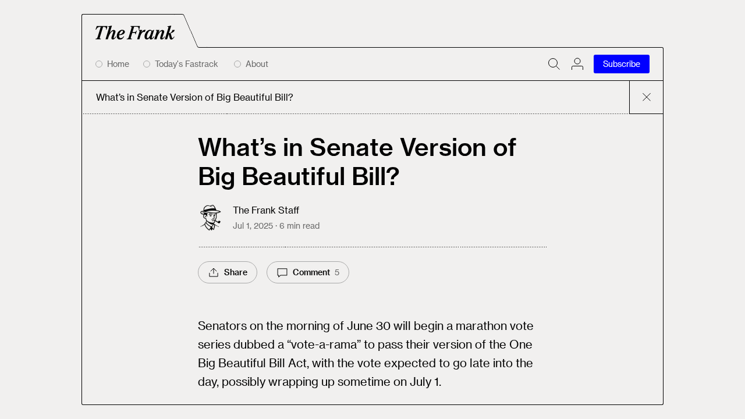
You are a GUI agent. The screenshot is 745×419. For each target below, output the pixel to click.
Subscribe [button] (621, 64)
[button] (577, 64)
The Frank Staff (266, 209)
